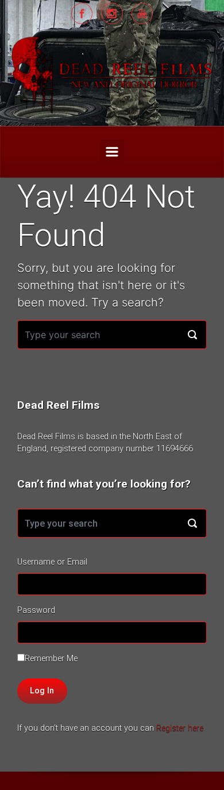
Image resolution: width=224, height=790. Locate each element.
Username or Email (52, 562)
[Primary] (112, 152)
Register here (179, 728)
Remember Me (51, 659)
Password (36, 610)
